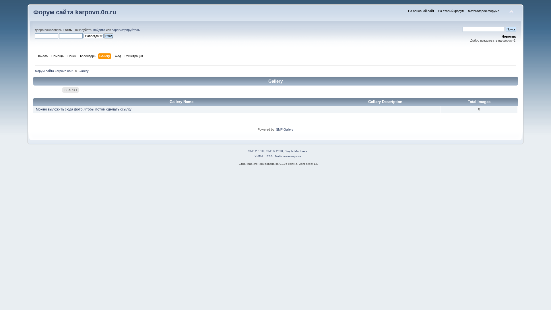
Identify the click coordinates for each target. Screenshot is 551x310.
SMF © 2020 (274, 151)
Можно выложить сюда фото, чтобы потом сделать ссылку (83, 109)
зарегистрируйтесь (126, 30)
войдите (99, 30)
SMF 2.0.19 (256, 151)
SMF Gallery (285, 129)
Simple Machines (296, 151)
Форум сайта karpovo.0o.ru (74, 12)
